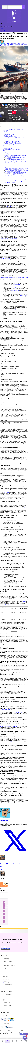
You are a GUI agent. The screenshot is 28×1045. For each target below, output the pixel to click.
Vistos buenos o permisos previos (10, 136)
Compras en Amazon (19, 213)
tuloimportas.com (9, 190)
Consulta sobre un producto (19, 211)
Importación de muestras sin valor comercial (12, 149)
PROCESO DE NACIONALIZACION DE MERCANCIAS (15, 147)
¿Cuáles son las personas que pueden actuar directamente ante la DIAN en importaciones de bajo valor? (16, 160)
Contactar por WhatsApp (16, 243)
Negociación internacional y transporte (11, 144)
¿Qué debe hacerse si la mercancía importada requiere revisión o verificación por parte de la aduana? (16, 179)
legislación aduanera (14, 44)
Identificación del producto (9, 134)
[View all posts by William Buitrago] (2, 43)
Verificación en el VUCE (8, 135)
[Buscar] (23, 7)
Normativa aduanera (23, 44)
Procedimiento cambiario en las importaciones (12, 143)
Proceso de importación (5, 45)
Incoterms (7, 44)
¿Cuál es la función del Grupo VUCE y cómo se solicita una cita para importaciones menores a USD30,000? (16, 169)
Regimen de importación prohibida (13, 142)
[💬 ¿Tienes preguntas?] (25, 1038)
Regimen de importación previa (13, 141)
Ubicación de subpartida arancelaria (10, 131)
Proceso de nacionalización (9, 145)
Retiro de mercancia (8, 148)
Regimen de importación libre (12, 140)
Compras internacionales (8, 213)
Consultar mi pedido (8, 211)
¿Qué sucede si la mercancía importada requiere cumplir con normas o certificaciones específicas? (16, 171)
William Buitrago (7, 43)
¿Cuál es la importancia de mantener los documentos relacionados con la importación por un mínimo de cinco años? (16, 176)
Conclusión (6, 150)
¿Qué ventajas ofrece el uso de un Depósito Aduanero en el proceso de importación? (16, 182)
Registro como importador (9, 133)
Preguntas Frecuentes (8, 152)
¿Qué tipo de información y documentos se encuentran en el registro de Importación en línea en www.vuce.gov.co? (16, 164)
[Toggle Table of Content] (1, 127)
